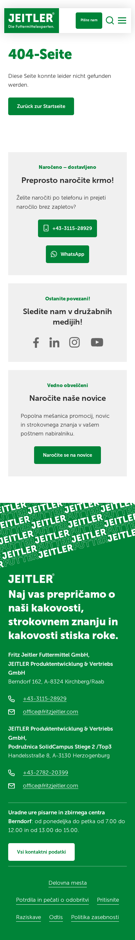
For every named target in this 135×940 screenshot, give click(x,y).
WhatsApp (72, 254)
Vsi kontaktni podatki (41, 852)
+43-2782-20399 (45, 772)
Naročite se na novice (67, 455)
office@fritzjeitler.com (50, 711)
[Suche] (110, 20)
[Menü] (122, 20)
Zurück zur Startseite (41, 106)
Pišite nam (89, 20)
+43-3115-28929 (72, 228)
